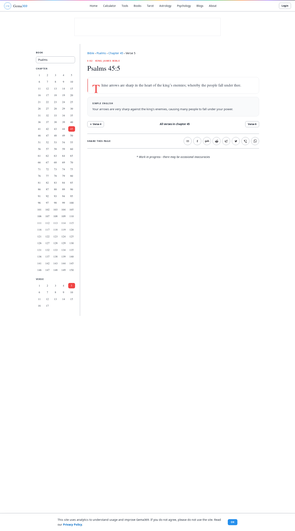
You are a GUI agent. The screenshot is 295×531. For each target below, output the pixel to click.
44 (63, 129)
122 (47, 236)
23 (55, 102)
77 (47, 176)
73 (55, 169)
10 (71, 81)
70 (71, 162)
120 (71, 229)
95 (71, 196)
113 (55, 223)
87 (47, 189)
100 (71, 202)
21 (39, 102)
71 (39, 169)
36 (39, 122)
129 (63, 243)
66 (39, 162)
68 (55, 162)
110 (71, 216)
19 (63, 95)
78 (55, 176)
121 (39, 236)
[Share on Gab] (207, 141)
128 (55, 243)
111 (39, 223)
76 (39, 176)
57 (47, 149)
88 (55, 189)
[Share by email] (187, 141)
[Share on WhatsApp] (255, 141)
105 (71, 209)
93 (55, 196)
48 (55, 135)
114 (63, 223)
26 (39, 108)
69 (63, 162)
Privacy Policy (72, 524)
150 (71, 270)
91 (39, 196)
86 (39, 189)
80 (71, 176)
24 (63, 102)
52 (47, 142)
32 (47, 115)
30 (71, 108)
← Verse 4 (95, 124)
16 (39, 95)
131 (39, 250)
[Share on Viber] (245, 141)
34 (63, 115)
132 (47, 250)
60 (71, 149)
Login (285, 5)
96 (39, 202)
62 (47, 156)
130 (71, 243)
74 (63, 169)
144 (63, 263)
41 (39, 129)
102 (47, 209)
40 (71, 122)
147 (47, 270)
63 (55, 156)
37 (47, 122)
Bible (90, 53)
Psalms (101, 53)
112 (47, 223)
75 (71, 169)
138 (55, 256)
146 (39, 270)
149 (63, 270)
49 (63, 135)
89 (63, 189)
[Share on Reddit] (216, 141)
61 (39, 156)
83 (55, 182)
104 (63, 209)
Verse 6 (252, 124)
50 (71, 135)
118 (55, 229)
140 (71, 256)
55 (71, 142)
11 (39, 88)
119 (63, 229)
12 (47, 88)
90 (71, 189)
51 (39, 142)
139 (63, 256)
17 (47, 95)
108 (55, 216)
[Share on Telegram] (226, 141)
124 (63, 236)
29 (63, 108)
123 (55, 236)
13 (55, 88)
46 (39, 135)
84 (63, 182)
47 (47, 135)
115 (71, 223)
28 (55, 108)
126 (39, 243)
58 (55, 149)
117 (47, 229)
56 (39, 149)
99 (63, 202)
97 (47, 202)
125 (71, 236)
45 (71, 129)
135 (71, 250)
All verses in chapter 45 (175, 124)
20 (71, 95)
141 (39, 263)
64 (63, 156)
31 (39, 115)
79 (63, 176)
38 (55, 122)
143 (55, 263)
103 (55, 209)
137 (47, 256)
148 (55, 270)
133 (55, 250)
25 (71, 102)
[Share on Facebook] (197, 141)
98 (55, 202)
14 (63, 88)
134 (63, 250)
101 (39, 209)
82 (47, 182)
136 (39, 256)
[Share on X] (236, 141)
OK (232, 522)
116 (39, 229)
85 (71, 182)
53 (55, 142)
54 (63, 142)
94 (63, 196)
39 (63, 122)
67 (47, 162)
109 (63, 216)
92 (47, 196)
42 (47, 129)
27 (47, 108)
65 (71, 156)
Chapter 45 (115, 53)
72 (47, 169)
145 (71, 263)
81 (39, 182)
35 (71, 115)
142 (47, 263)
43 (55, 129)
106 (39, 216)
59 (63, 149)
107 (47, 216)
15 (71, 88)
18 (55, 95)
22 (47, 102)
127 (47, 243)
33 (55, 115)
